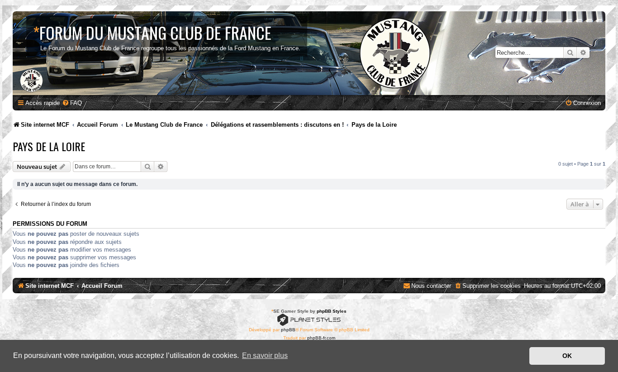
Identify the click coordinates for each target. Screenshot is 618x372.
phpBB (288, 329)
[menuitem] (72, 103)
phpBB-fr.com (321, 337)
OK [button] (567, 355)
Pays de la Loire (49, 146)
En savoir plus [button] (265, 355)
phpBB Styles (332, 311)
